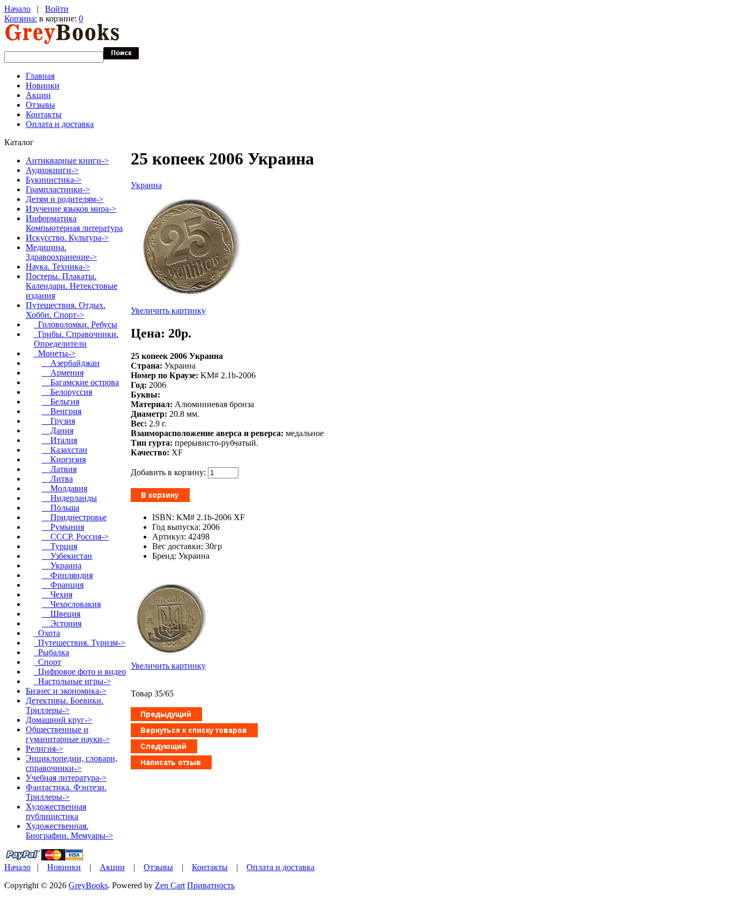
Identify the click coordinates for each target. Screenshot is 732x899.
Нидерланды (69, 498)
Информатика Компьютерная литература (74, 223)
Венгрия (61, 411)
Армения (63, 372)
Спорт (47, 661)
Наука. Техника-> (58, 266)
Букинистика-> (53, 179)
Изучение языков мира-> (71, 208)
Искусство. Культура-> (67, 237)
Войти (57, 8)
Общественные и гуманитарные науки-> (68, 734)
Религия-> (44, 748)
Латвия (59, 469)
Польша (60, 507)
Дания (57, 430)
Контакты (44, 114)
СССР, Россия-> (75, 536)
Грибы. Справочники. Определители (76, 338)
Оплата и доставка (60, 124)
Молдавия (64, 488)
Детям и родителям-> (64, 199)
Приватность (211, 885)
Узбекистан (67, 555)
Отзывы (40, 104)
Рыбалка (51, 652)
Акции (38, 95)
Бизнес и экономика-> (66, 690)
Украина (146, 185)
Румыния (63, 526)
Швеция (61, 613)
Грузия (58, 420)
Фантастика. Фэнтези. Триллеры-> (66, 792)
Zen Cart (170, 885)
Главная (40, 75)
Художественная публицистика (56, 811)
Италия (59, 440)
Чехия (57, 594)
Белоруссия (67, 391)
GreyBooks (88, 885)
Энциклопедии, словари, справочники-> (71, 763)
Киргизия (64, 459)
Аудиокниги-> (52, 170)
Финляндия (67, 575)
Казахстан (64, 449)
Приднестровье (74, 517)
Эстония (61, 623)
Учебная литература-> (66, 777)
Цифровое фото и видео (80, 671)
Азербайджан (71, 363)
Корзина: (20, 18)
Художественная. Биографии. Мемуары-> (69, 830)
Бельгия (60, 401)
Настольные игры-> (72, 681)
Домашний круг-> (59, 719)
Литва (57, 478)
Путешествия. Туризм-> (79, 642)
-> (66, 310)
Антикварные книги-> (67, 160)
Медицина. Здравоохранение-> (61, 252)
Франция (63, 584)
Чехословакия (71, 604)
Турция (59, 546)
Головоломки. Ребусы (75, 324)
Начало (17, 8)
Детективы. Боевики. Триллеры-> (64, 705)
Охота (47, 633)
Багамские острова (80, 382)
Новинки (42, 85)
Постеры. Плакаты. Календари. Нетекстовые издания (71, 286)
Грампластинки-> (58, 189)
